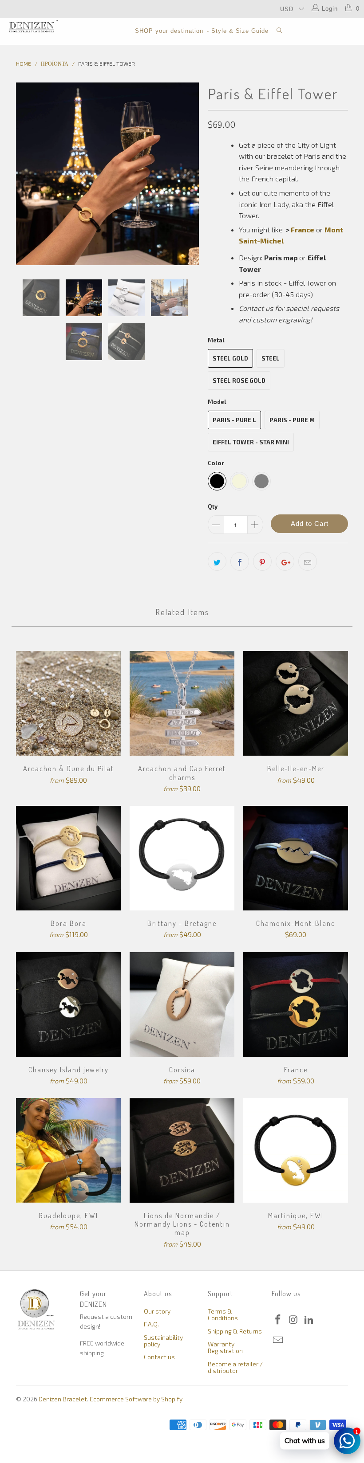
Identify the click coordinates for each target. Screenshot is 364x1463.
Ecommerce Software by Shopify (136, 1399)
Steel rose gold (239, 380)
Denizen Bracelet (63, 1399)
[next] (189, 173)
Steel (270, 358)
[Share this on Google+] (285, 561)
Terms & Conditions (223, 1314)
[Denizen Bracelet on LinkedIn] (309, 1319)
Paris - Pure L (234, 420)
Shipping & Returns (235, 1331)
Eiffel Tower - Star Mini (251, 442)
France (302, 229)
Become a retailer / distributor (235, 1367)
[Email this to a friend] (307, 561)
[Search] (280, 31)
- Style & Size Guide (238, 30)
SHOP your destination (169, 30)
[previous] (26, 173)
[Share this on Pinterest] (262, 561)
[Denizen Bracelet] (33, 26)
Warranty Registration (225, 1347)
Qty (213, 506)
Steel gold (230, 358)
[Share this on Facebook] (239, 561)
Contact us (159, 1357)
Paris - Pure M (292, 420)
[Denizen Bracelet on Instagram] (294, 1319)
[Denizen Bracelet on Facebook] (278, 1319)
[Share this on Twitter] (217, 561)
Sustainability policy (163, 1341)
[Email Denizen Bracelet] (278, 1340)
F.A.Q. (151, 1324)
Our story (157, 1311)
